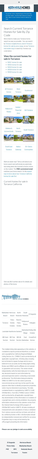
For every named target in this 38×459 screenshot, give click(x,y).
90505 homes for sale (14, 72)
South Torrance (29, 130)
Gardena (19, 331)
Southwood (28, 90)
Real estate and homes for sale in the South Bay (19, 8)
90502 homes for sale (14, 65)
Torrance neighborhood (13, 44)
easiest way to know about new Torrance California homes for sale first (18, 174)
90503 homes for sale (14, 67)
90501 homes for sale (14, 62)
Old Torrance (28, 110)
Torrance (5, 323)
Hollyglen (32, 323)
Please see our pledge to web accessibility (17, 429)
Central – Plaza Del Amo (18, 110)
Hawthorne (12, 331)
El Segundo (32, 314)
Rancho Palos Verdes (18, 323)
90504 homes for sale (14, 70)
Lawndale (5, 331)
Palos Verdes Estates (12, 323)
